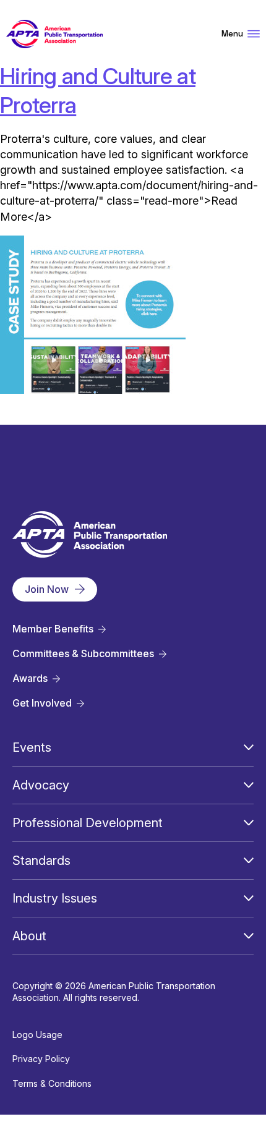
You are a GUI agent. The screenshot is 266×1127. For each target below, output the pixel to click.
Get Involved (42, 703)
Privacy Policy (41, 1058)
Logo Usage (37, 1034)
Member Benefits (52, 629)
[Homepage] (54, 34)
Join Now (47, 589)
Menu (232, 34)
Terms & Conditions (52, 1083)
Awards (30, 678)
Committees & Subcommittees (83, 654)
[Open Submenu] (249, 747)
